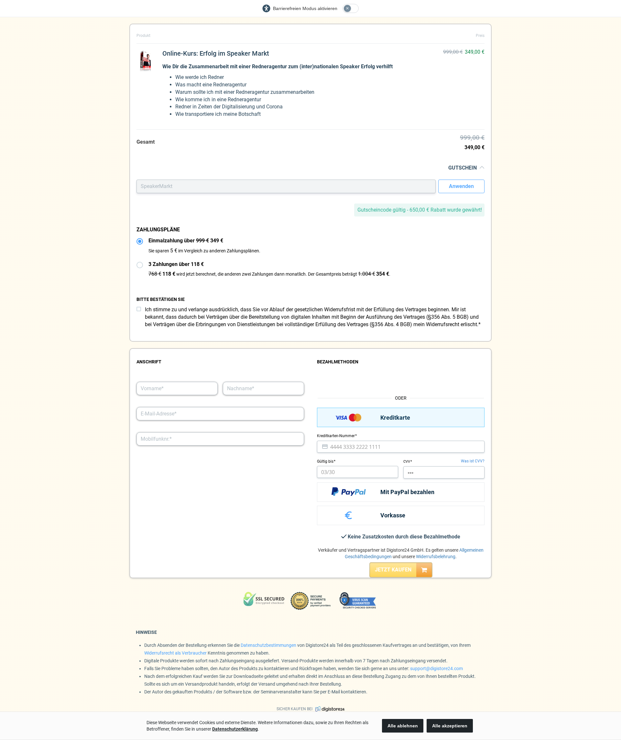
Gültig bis (325, 461)
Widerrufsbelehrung (435, 556)
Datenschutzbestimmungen (268, 645)
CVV (407, 461)
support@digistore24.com (436, 668)
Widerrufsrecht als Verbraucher (175, 653)
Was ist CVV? (473, 461)
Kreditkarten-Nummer (336, 436)
